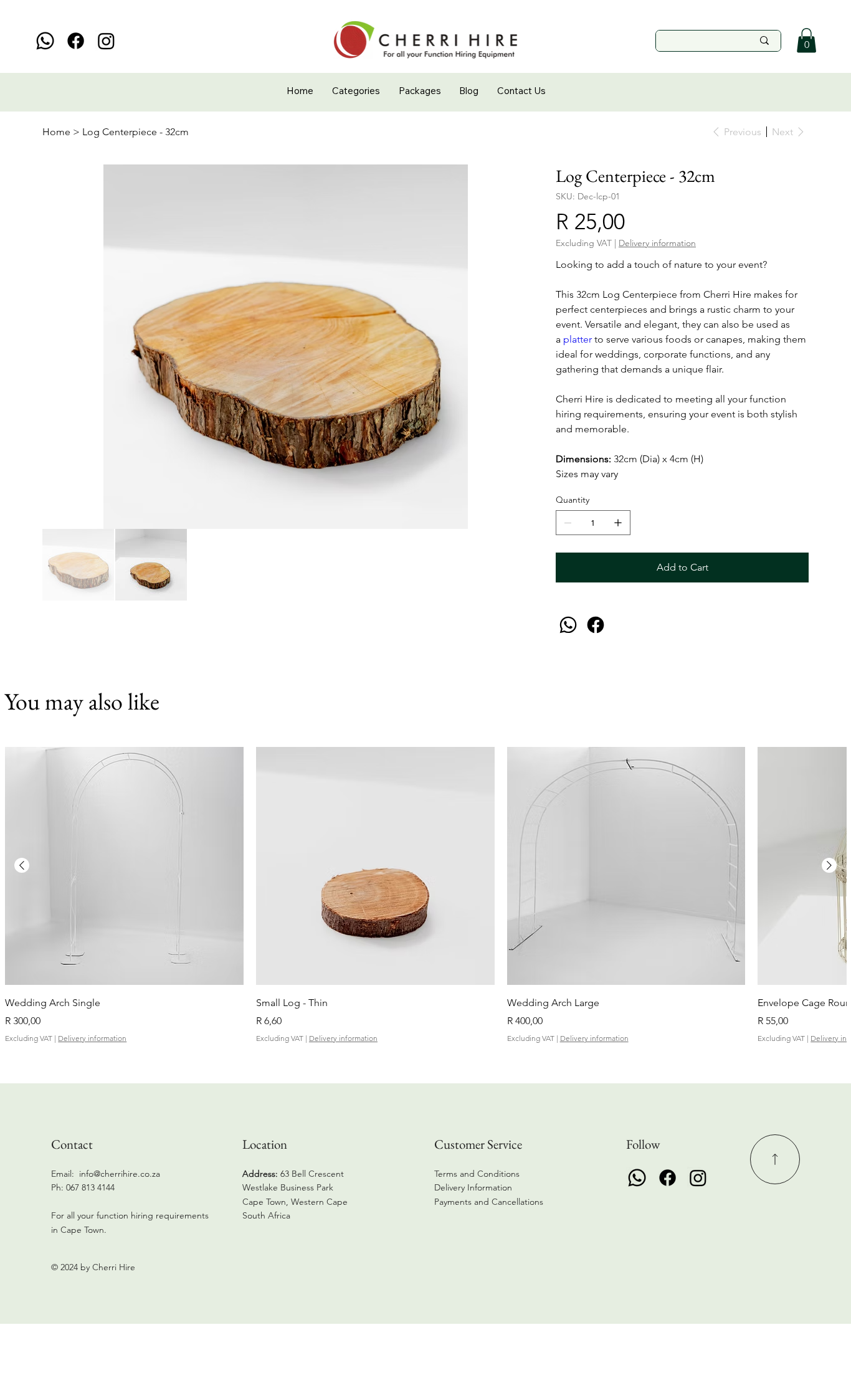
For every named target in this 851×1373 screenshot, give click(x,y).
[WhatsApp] (568, 624)
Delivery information (92, 1038)
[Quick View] (124, 866)
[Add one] (618, 522)
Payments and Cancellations (490, 1201)
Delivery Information (473, 1187)
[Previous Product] (21, 865)
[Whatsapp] (45, 41)
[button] (806, 40)
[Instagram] (106, 41)
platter (578, 339)
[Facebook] (76, 41)
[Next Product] (829, 865)
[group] (425, 895)
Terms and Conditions (477, 1173)
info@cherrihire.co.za (119, 1173)
